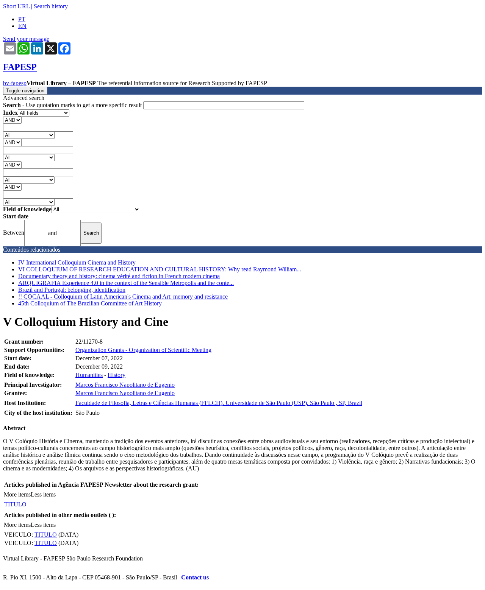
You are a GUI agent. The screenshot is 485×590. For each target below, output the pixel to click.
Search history (51, 6)
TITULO (15, 504)
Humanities (89, 375)
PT (21, 19)
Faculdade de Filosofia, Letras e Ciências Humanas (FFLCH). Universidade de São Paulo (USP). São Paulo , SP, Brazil (218, 403)
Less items (43, 494)
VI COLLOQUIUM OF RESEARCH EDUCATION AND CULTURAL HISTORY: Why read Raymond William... (159, 269)
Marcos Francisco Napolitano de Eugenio (125, 384)
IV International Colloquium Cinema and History (77, 262)
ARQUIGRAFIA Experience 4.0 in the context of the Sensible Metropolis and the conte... (126, 283)
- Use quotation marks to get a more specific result (73, 105)
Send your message (26, 39)
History (116, 375)
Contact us (195, 577)
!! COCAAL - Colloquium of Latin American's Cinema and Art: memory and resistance (123, 296)
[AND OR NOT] (12, 120)
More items (17, 494)
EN (22, 26)
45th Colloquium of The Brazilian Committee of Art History (90, 303)
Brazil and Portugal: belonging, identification (71, 289)
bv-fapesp (15, 83)
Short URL (16, 6)
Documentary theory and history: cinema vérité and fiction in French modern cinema (119, 276)
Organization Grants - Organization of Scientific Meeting (143, 350)
